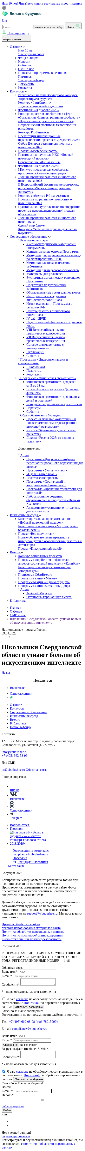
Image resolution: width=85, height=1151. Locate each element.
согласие (22, 999)
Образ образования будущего (40, 415)
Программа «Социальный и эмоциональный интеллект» (46, 483)
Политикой (32, 1003)
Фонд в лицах (28, 58)
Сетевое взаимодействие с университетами (45, 346)
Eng (4, 20)
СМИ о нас (26, 69)
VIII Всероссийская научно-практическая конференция (46, 331)
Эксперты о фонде (31, 80)
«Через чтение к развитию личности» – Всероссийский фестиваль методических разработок (47, 124)
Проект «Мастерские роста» (38, 151)
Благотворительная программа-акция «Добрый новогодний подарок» (44, 520)
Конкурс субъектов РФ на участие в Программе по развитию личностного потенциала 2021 (45, 199)
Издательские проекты (42, 478)
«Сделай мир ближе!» (41, 474)
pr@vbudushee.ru (13, 769)
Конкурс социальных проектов (40, 556)
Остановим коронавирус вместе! (49, 597)
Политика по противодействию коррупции (32, 935)
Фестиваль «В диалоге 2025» (38, 166)
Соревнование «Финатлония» (39, 162)
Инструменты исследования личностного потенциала (46, 298)
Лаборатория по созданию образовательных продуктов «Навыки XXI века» (53, 500)
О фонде (16, 46)
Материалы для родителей (45, 274)
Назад (6, 672)
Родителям (33, 374)
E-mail (7, 976)
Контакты (25, 87)
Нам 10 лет (26, 50)
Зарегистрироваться (16, 1136)
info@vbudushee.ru (14, 752)
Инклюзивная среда (24, 515)
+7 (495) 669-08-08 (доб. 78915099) (33, 1021)
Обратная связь (36, 769)
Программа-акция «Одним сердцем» (44, 582)
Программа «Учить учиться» (46, 470)
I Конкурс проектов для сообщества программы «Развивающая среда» (43, 171)
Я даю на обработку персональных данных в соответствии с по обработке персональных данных (42, 1002)
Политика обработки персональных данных (33, 931)
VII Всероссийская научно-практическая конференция (45, 339)
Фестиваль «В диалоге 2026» (38, 110)
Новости (24, 61)
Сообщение (11, 984)
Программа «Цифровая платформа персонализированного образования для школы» (54, 462)
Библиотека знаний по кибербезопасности (31, 939)
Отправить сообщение (29, 1006)
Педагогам (33, 370)
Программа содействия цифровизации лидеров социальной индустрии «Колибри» (49, 561)
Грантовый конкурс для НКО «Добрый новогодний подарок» (45, 156)
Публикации (35, 352)
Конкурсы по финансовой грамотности (54, 404)
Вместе (15, 552)
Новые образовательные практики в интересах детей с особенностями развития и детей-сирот (50, 541)
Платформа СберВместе (35, 574)
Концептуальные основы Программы (52, 251)
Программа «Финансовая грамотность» (47, 378)
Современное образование (29, 236)
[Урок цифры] (42, 676)
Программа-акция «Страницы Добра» (45, 585)
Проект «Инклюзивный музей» (40, 548)
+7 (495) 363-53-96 (14, 755)
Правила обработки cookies (21, 924)
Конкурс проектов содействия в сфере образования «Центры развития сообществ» (49, 115)
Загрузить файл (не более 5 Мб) (24, 1048)
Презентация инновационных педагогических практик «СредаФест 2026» (49, 137)
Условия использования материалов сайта (31, 928)
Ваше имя (9, 971)
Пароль (8, 1095)
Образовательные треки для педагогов (53, 292)
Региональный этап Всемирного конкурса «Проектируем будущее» (48, 97)
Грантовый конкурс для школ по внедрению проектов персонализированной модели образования (49, 210)
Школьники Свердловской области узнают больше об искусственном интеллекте (45, 620)
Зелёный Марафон (39, 593)
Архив (24, 455)
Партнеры (25, 76)
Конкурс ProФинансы (33, 132)
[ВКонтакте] (12, 1121)
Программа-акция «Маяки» (37, 578)
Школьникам (35, 367)
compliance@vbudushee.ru (30, 854)
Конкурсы (17, 91)
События (24, 65)
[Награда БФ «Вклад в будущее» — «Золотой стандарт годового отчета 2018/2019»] (32, 843)
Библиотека (18, 600)
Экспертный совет (31, 54)
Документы (26, 84)
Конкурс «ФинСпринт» (35, 102)
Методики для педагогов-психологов (52, 270)
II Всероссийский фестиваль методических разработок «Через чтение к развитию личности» (48, 188)
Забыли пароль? (13, 1106)
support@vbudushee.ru (42, 913)
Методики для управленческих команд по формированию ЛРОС (53, 257)
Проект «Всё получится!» (36, 533)
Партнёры (33, 408)
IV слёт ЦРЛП (36, 318)
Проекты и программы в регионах (42, 72)
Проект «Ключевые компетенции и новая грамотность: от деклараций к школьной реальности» (51, 422)
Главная (15, 607)
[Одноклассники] (12, 1125)
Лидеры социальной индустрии (40, 106)
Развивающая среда (33, 240)
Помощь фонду (18, 33)
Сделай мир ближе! (32, 225)
